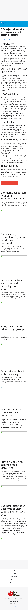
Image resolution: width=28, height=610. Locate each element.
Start (14, 570)
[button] (23, 24)
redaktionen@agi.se (14, 607)
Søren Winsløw (8, 40)
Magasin (14, 573)
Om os (14, 585)
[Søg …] (26, 24)
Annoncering (14, 576)
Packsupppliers (14, 582)
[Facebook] (12, 563)
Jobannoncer (14, 579)
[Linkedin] (15, 563)
